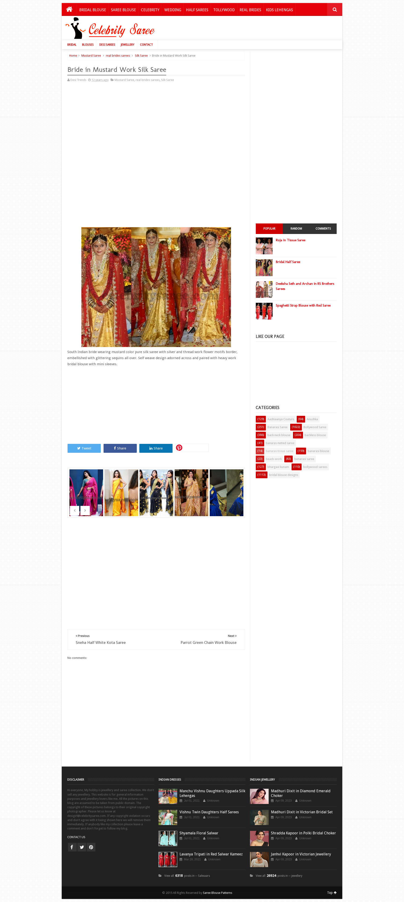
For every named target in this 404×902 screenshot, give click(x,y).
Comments (323, 228)
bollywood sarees (315, 467)
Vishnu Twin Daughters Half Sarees (209, 812)
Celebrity (150, 10)
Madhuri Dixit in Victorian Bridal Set (302, 812)
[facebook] (72, 847)
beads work (274, 459)
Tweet (86, 448)
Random (296, 228)
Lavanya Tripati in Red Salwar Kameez (211, 854)
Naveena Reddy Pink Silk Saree (87, 486)
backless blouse (315, 435)
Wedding (172, 10)
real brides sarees (118, 55)
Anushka (312, 419)
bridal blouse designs (283, 475)
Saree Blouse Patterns (217, 893)
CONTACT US (76, 837)
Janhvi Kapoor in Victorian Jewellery (301, 854)
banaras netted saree (280, 443)
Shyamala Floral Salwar (199, 833)
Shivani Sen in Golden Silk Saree (192, 486)
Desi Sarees (107, 44)
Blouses (88, 44)
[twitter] (81, 847)
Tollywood (224, 10)
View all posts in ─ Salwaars (187, 875)
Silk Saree (141, 55)
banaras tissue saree (279, 451)
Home (73, 55)
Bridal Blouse (92, 10)
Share (121, 448)
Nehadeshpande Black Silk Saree (157, 486)
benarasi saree (304, 459)
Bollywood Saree (314, 427)
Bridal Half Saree (288, 262)
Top (330, 893)
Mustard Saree (91, 55)
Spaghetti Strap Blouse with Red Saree (303, 305)
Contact (146, 44)
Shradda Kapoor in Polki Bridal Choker (303, 833)
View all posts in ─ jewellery (279, 875)
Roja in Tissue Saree (290, 240)
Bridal (71, 44)
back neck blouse (278, 435)
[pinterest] (91, 847)
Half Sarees (197, 10)
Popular (269, 228)
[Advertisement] (254, 29)
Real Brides (250, 10)
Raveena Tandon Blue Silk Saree (227, 486)
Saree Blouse (123, 10)
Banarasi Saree (277, 427)
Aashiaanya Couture (280, 419)
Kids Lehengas (279, 10)
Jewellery (127, 44)
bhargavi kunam (278, 467)
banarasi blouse (318, 451)
